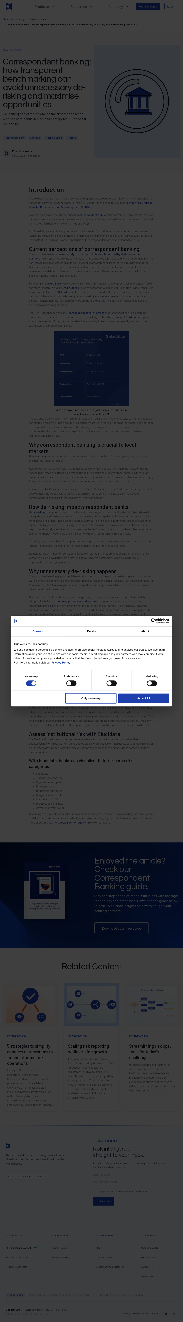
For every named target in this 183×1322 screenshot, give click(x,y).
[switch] (71, 683)
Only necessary (91, 698)
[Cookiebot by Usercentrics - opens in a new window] (153, 621)
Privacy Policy (60, 662)
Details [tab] (91, 631)
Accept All (143, 698)
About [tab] (145, 631)
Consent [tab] (38, 631)
